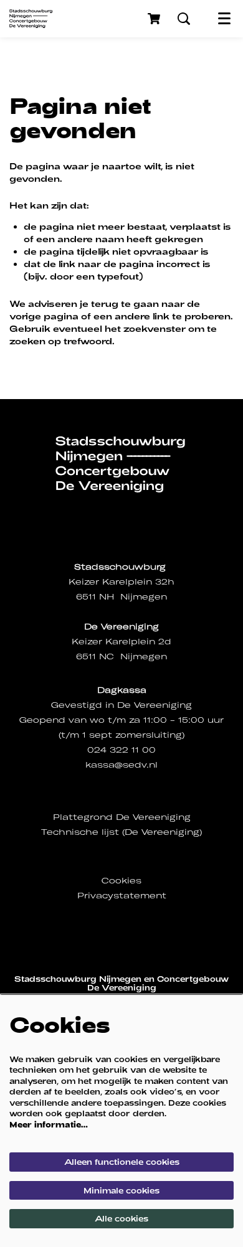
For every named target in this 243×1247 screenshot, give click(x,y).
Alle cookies (121, 1218)
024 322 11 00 (121, 750)
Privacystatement (121, 895)
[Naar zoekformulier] (183, 18)
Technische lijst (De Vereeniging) (121, 832)
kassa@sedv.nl (121, 764)
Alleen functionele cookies (121, 1161)
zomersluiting (148, 735)
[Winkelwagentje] (155, 18)
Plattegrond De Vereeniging (122, 817)
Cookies (121, 880)
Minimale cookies (121, 1190)
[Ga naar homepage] (30, 18)
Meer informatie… (48, 1124)
